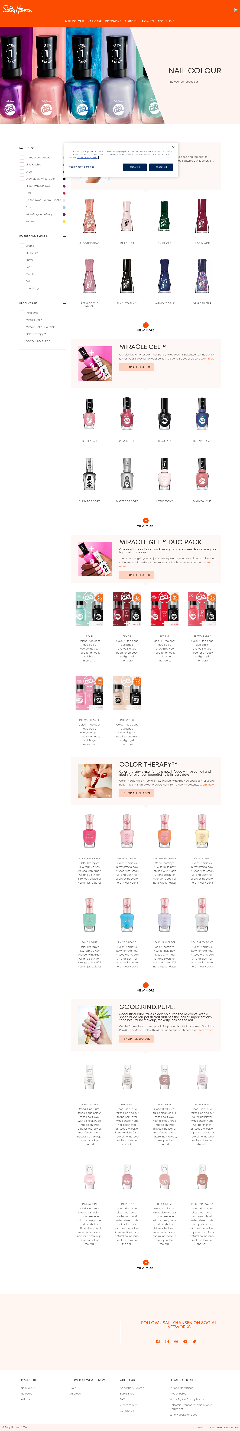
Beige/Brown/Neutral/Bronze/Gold (44, 200)
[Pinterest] (176, 1341)
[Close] (173, 147)
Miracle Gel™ (34, 319)
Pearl (29, 267)
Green (29, 171)
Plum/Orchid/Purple (38, 186)
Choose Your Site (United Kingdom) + (215, 1427)
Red (28, 193)
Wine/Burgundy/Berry (39, 214)
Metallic (30, 274)
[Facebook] (158, 1341)
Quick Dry (32, 253)
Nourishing (32, 288)
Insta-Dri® (32, 312)
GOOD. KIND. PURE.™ (38, 341)
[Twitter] (194, 1341)
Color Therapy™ (36, 334)
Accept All (161, 167)
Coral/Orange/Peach (39, 157)
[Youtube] (185, 1341)
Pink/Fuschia (33, 164)
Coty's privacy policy (87, 157)
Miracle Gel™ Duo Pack (40, 327)
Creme (30, 245)
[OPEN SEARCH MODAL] (236, 10)
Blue (28, 207)
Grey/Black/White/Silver (40, 178)
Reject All (135, 167)
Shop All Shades (137, 367)
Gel (28, 281)
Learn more (207, 358)
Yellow (30, 221)
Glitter (29, 260)
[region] (121, 160)
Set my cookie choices (183, 1414)
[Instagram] (167, 1341)
